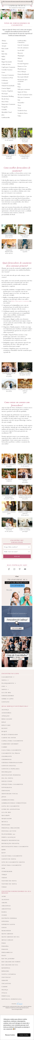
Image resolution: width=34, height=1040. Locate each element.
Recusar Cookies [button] (10, 1035)
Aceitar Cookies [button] (23, 1035)
